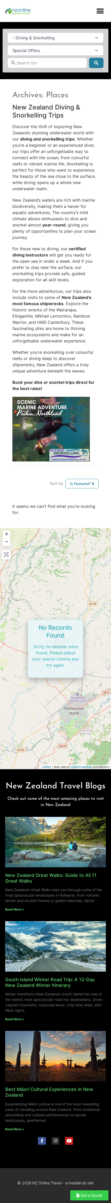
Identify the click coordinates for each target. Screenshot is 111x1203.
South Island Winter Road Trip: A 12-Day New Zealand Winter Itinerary (50, 982)
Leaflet (46, 767)
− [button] (6, 541)
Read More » (14, 909)
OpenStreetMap (81, 767)
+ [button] (6, 534)
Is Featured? (81, 483)
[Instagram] (56, 1141)
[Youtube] (69, 1141)
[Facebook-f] (42, 1141)
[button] (100, 11)
